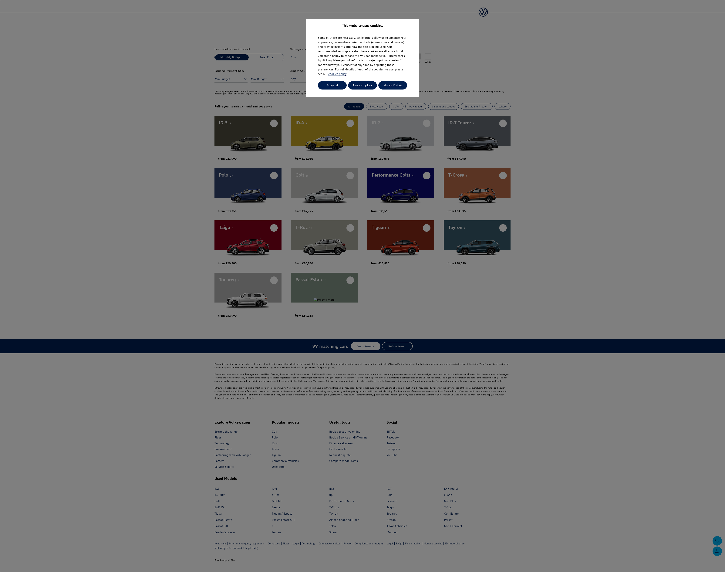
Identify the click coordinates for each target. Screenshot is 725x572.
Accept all (332, 85)
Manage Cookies (393, 85)
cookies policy (337, 74)
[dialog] (362, 286)
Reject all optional (362, 85)
